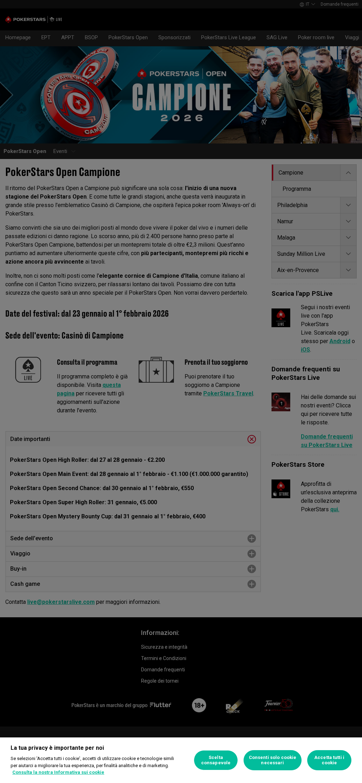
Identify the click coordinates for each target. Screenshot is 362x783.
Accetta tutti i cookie (329, 760)
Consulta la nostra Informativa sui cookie (58, 772)
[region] (181, 760)
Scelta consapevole (215, 760)
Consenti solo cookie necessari (273, 760)
